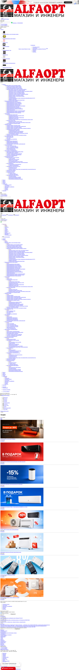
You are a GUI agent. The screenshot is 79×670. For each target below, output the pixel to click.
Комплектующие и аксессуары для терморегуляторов (16, 135)
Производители (3, 641)
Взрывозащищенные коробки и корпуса (14, 103)
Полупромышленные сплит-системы (16, 161)
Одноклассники (7, 402)
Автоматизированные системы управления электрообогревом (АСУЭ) (22, 98)
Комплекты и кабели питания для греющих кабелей (18, 94)
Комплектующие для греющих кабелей (16, 95)
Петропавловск (7, 232)
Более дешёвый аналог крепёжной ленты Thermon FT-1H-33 (11, 618)
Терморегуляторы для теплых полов (13, 125)
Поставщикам (3, 631)
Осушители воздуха (11, 172)
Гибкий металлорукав (11, 109)
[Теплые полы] (10, 40)
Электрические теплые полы (12, 114)
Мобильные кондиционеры (14, 159)
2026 (1, 418)
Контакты (4, 190)
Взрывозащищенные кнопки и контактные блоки (16, 110)
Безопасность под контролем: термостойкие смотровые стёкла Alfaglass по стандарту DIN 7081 (17, 626)
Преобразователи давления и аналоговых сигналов (18, 133)
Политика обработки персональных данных (8, 632)
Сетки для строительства (11, 145)
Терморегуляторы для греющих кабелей (14, 127)
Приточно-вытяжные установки (15, 177)
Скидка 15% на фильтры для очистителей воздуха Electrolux (11, 484)
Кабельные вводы (12, 97)
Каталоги (6, 189)
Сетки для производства (11, 149)
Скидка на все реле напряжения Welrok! (7, 574)
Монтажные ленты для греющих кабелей (16, 92)
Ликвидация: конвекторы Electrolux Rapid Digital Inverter (10, 552)
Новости (4, 181)
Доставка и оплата (8, 184)
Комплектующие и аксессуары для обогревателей (16, 143)
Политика (6, 187)
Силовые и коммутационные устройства (14, 153)
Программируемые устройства (12, 152)
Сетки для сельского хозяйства (12, 146)
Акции (4, 180)
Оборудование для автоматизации (11, 150)
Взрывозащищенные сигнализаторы (13, 104)
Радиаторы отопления (11, 171)
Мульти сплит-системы (13, 160)
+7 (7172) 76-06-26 (3, 24)
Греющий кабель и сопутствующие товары (13, 85)
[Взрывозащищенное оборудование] (10, 36)
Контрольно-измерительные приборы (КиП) (15, 151)
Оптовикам (2, 640)
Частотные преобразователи (12, 155)
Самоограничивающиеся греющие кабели (14, 88)
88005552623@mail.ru (5, 19)
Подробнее (2, 463)
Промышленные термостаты (14, 130)
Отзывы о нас (2, 645)
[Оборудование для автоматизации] (10, 61)
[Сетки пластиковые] (10, 56)
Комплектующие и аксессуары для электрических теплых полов (21, 119)
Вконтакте (6, 397)
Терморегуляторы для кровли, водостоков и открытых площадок (19, 128)
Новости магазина (5, 613)
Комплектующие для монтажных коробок (16, 96)
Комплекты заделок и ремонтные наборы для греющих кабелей (20, 91)
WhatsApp (6, 404)
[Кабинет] (0, 28)
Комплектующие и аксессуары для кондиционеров (18, 162)
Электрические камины (11, 170)
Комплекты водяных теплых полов (15, 121)
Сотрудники (7, 185)
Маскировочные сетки (11, 148)
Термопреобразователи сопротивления (16, 131)
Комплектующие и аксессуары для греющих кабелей (17, 89)
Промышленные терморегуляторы (13, 129)
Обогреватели (9, 316)
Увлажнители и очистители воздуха (13, 166)
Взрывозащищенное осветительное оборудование (16, 105)
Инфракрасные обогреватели (12, 141)
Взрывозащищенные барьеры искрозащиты (15, 108)
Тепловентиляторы (12, 176)
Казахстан (6, 227)
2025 (1, 419)
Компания (2, 629)
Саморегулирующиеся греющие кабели (14, 86)
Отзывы (6, 188)
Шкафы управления (12, 99)
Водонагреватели (10, 163)
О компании (5, 183)
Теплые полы (7, 113)
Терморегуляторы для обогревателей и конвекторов (16, 126)
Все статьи (2, 623)
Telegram (5, 400)
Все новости (2, 616)
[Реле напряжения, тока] (10, 48)
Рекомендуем (2, 642)
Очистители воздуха (13, 168)
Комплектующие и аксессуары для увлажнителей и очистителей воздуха (22, 169)
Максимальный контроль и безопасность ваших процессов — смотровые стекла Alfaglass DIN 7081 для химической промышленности (25, 624)
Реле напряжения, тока (9, 136)
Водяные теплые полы (11, 120)
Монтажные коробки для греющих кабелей (17, 90)
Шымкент (6, 233)
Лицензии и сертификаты (9, 186)
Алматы (6, 229)
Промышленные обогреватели (12, 142)
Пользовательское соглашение (6, 634)
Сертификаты (2, 633)
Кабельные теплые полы (13, 116)
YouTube (5, 401)
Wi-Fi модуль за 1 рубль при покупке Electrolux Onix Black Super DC (12, 461)
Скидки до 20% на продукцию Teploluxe (7, 439)
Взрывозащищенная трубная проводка (14, 112)
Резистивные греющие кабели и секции (14, 87)
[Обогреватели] (10, 52)
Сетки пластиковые (8, 144)
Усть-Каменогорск (8, 234)
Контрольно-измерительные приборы (16, 132)
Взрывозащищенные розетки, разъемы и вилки (15, 111)
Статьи (4, 182)
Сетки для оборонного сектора (12, 147)
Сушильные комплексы (13, 174)
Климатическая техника (9, 156)
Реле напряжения (10, 137)
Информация (2, 636)
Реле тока (8, 138)
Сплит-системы (12, 158)
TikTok (5, 406)
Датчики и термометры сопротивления (14, 154)
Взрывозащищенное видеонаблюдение (14, 107)
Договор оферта (3, 635)
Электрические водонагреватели (15, 164)
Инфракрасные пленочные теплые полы (16, 117)
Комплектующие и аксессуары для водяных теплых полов (19, 122)
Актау (6, 228)
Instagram (5, 398)
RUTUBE (5, 409)
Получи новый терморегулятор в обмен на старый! (9, 597)
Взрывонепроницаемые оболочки (13, 106)
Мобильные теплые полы (13, 118)
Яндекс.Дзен (6, 405)
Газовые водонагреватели (13, 165)
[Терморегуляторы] (10, 44)
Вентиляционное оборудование (13, 175)
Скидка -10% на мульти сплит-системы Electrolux (9, 529)
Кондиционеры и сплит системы (13, 157)
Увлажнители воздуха (13, 167)
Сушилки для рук (12, 173)
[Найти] (0, 23)
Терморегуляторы (8, 124)
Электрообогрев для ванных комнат (13, 123)
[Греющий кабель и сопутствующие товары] (10, 32)
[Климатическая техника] (10, 65)
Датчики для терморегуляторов (12, 134)
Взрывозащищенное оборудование (13, 264)
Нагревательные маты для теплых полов (16, 115)
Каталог (4, 84)
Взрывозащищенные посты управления (14, 102)
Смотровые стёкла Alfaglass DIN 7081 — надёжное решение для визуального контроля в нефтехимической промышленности (23, 625)
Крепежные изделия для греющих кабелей (17, 93)
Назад (6, 225)
